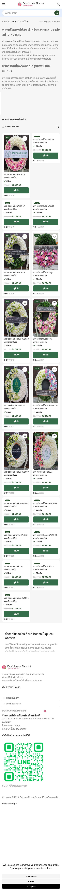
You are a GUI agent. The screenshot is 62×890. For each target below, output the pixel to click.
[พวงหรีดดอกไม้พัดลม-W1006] (45, 500)
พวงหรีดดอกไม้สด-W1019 (14, 174)
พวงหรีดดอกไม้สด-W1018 (43, 139)
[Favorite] (24, 138)
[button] (31, 698)
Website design (9, 803)
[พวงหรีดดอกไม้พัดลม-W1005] (16, 531)
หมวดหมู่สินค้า (12, 698)
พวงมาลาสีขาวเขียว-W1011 (14, 405)
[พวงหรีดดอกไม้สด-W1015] (16, 251)
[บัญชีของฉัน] (58, 4)
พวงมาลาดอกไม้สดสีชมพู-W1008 (43, 473)
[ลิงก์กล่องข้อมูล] (24, 713)
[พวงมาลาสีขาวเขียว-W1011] (16, 384)
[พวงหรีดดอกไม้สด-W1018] (45, 136)
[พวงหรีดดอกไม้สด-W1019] (16, 153)
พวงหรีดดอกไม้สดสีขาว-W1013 (16, 339)
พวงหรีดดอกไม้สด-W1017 (14, 206)
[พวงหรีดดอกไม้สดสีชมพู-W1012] (45, 318)
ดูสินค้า (16, 190)
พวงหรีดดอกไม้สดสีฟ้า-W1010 (45, 405)
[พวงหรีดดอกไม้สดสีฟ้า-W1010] (45, 384)
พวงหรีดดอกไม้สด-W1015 (14, 272)
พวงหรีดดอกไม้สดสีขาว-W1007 (16, 503)
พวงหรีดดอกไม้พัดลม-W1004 (45, 535)
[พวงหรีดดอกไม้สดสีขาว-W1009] (16, 451)
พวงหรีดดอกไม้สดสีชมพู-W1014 (42, 273)
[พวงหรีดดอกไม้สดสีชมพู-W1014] (45, 251)
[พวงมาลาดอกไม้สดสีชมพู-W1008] (45, 451)
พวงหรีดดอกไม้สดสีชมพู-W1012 (42, 340)
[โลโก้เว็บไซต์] (31, 4)
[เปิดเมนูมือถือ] (3, 4)
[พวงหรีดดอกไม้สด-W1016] (45, 202)
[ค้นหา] (56, 12)
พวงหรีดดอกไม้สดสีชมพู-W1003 (13, 567)
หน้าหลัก (6, 21)
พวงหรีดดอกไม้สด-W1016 (43, 206)
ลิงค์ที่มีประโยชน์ (13, 703)
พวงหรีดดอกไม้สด (10, 177)
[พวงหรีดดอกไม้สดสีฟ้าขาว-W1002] (45, 563)
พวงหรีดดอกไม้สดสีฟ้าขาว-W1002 (43, 567)
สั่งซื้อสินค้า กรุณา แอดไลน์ (14, 735)
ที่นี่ (28, 735)
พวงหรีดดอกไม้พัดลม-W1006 (45, 503)
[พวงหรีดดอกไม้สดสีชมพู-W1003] (16, 563)
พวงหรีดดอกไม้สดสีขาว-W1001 (16, 598)
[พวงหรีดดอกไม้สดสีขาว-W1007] (16, 500)
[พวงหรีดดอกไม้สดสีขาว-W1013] (16, 318)
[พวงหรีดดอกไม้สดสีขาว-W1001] (16, 594)
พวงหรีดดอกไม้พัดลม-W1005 (15, 535)
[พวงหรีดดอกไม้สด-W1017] (16, 202)
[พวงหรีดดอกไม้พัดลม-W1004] (45, 531)
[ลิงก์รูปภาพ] (16, 667)
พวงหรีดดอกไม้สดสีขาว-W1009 (16, 472)
